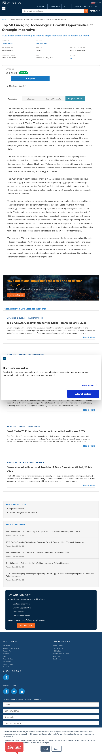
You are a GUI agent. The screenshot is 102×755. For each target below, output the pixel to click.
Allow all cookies (83, 394)
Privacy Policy (8, 651)
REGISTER (77, 6)
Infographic (31, 99)
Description (12, 99)
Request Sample (75, 99)
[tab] (12, 98)
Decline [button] (56, 749)
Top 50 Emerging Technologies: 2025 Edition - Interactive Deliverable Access (37, 552)
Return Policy (8, 659)
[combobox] (55, 11)
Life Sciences (41, 43)
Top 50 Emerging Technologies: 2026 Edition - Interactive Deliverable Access (37, 563)
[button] (96, 2)
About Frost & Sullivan (11, 648)
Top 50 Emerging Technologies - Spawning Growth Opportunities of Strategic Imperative (43, 532)
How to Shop (8, 664)
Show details (88, 385)
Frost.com (6, 646)
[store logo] (26, 3)
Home (4, 19)
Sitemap (6, 654)
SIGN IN (66, 6)
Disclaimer (7, 662)
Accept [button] (45, 749)
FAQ (4, 656)
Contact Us (7, 667)
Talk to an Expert (16, 295)
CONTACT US (55, 6)
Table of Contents (53, 99)
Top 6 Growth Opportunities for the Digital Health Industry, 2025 (47, 323)
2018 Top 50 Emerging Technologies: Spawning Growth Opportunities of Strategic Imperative (45, 542)
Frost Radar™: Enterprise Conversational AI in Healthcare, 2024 (46, 431)
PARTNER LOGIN (90, 6)
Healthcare (7, 43)
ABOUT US (41, 6)
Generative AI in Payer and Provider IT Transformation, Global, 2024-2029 (49, 469)
